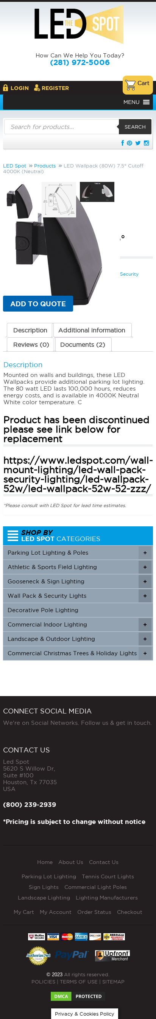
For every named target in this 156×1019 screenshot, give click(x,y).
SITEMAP (113, 981)
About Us (70, 862)
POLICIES (43, 981)
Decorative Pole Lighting (43, 610)
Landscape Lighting (44, 898)
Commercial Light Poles (95, 887)
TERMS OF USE (79, 981)
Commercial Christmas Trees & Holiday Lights (77, 653)
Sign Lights (44, 887)
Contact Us (104, 862)
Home (45, 862)
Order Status (94, 912)
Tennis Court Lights (108, 876)
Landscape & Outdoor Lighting (77, 639)
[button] (131, 102)
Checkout (129, 912)
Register (55, 88)
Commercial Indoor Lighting (77, 624)
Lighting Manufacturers (107, 898)
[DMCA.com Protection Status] (78, 994)
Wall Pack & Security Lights (77, 595)
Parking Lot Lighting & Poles (77, 552)
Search (135, 126)
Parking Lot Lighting (49, 876)
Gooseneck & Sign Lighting (77, 581)
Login (20, 88)
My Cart (24, 912)
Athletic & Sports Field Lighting (77, 567)
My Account (56, 912)
